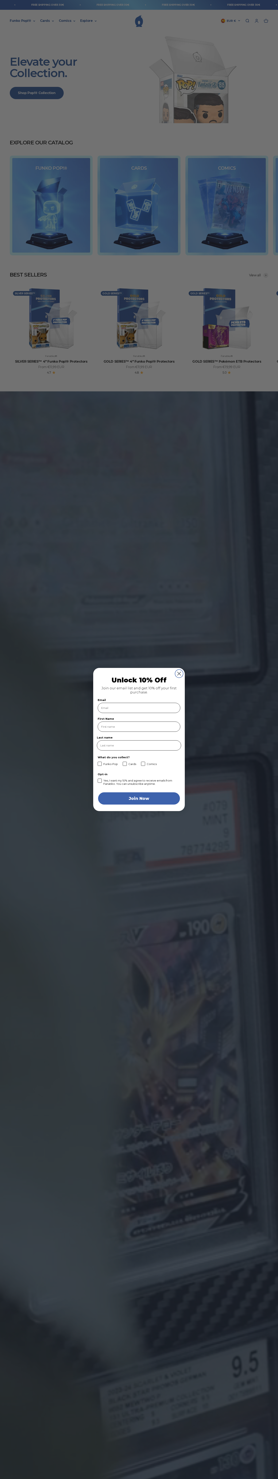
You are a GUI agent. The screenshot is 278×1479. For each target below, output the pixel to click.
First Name (106, 718)
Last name (105, 737)
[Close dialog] (179, 674)
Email (102, 700)
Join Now (139, 798)
